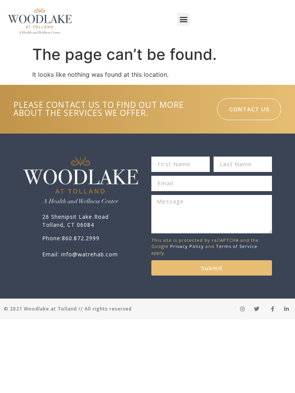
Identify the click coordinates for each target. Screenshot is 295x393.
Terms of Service (236, 246)
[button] (183, 19)
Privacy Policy (187, 246)
